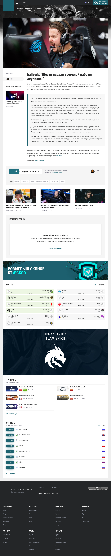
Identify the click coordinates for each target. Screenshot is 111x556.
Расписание (85, 521)
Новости (28, 8)
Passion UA (25, 181)
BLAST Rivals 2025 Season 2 (39, 181)
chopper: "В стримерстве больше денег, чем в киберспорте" (55, 206)
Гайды (31, 517)
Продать (5, 514)
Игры (30, 521)
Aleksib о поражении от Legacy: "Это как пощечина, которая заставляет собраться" (21, 206)
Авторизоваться (55, 248)
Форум (84, 510)
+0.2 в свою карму (56, 172)
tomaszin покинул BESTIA (84, 205)
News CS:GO (41, 487)
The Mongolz (54, 181)
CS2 (62, 181)
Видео (84, 514)
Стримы (38, 8)
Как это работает (8, 517)
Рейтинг (47, 493)
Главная (19, 8)
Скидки (5, 525)
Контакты (55, 493)
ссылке (59, 156)
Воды (83, 517)
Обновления (33, 510)
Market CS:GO (56, 487)
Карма (40, 493)
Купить (5, 510)
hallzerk (17, 181)
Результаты (101, 285)
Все (95, 285)
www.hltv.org (39, 160)
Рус (104, 426)
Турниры (47, 8)
